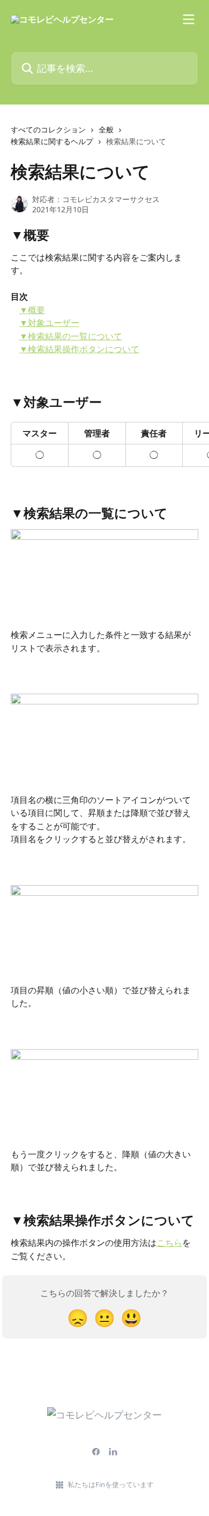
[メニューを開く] (188, 19)
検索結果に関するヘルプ (52, 141)
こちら (169, 1243)
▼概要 (32, 310)
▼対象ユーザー (49, 323)
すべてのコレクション (48, 129)
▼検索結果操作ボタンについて (79, 349)
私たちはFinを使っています (111, 1484)
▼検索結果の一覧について (70, 336)
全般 (106, 129)
